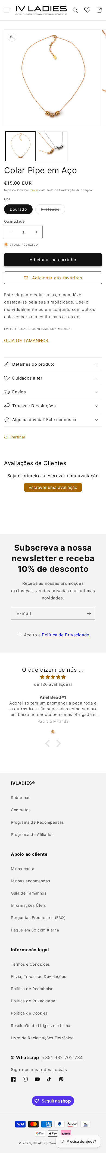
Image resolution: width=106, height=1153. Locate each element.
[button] (7, 10)
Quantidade (14, 221)
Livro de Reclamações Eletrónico (42, 1037)
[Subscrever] (89, 613)
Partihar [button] (18, 437)
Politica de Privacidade (33, 1001)
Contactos (20, 809)
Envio (34, 190)
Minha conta (23, 868)
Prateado (53, 210)
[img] (53, 677)
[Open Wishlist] (87, 10)
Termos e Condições (30, 964)
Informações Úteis (28, 905)
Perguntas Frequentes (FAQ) (38, 917)
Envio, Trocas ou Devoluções (38, 976)
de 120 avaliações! (53, 684)
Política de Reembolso (32, 988)
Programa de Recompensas (37, 822)
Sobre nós (20, 797)
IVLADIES (40, 1143)
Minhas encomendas (30, 881)
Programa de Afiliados (32, 834)
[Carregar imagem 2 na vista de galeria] (53, 146)
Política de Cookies (29, 1013)
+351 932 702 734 (62, 1057)
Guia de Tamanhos (28, 893)
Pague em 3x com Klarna (35, 930)
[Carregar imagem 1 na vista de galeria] (20, 146)
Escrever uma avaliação (53, 487)
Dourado (18, 209)
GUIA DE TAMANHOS (26, 340)
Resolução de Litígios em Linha (40, 1025)
